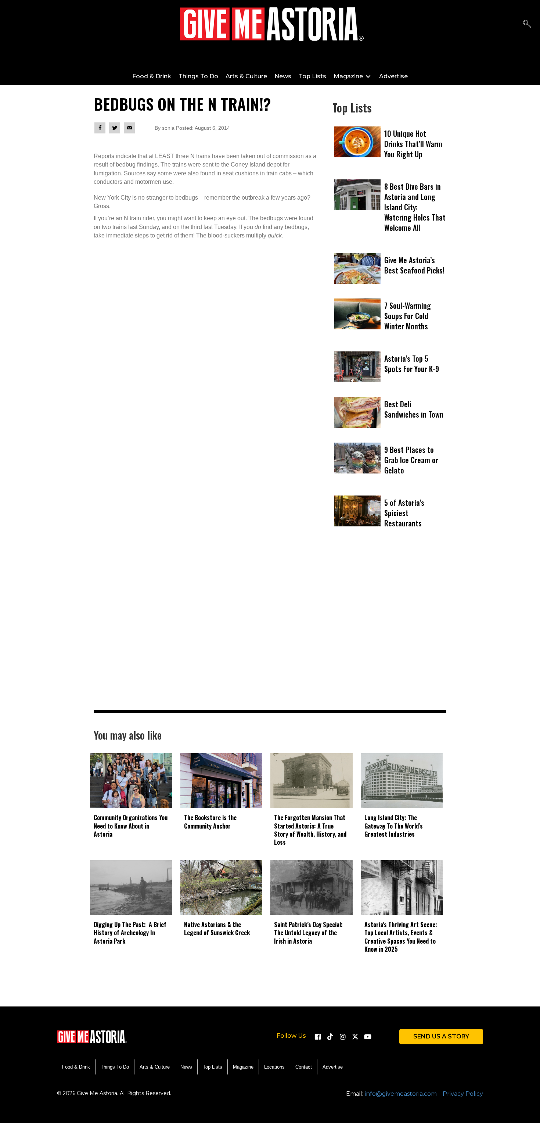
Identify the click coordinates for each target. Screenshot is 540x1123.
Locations (274, 1067)
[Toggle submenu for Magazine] (368, 76)
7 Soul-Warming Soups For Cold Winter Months (407, 316)
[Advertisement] (389, 635)
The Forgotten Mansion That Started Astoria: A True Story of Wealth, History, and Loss (310, 830)
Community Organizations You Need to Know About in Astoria (131, 825)
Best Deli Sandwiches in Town (413, 409)
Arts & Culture (155, 1067)
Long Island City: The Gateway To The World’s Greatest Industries (393, 825)
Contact (303, 1067)
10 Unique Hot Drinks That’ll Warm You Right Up (413, 144)
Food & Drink (76, 1067)
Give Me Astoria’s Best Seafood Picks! (414, 265)
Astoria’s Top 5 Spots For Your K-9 (411, 363)
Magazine (243, 1067)
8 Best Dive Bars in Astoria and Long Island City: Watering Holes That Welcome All (415, 207)
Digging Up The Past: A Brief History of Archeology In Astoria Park (130, 932)
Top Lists (212, 1067)
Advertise (333, 1067)
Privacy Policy (463, 1093)
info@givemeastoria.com (401, 1093)
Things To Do (115, 1067)
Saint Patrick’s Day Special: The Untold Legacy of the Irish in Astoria (308, 932)
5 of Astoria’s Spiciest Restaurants (404, 513)
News (186, 1067)
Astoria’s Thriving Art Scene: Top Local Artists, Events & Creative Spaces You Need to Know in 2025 (400, 937)
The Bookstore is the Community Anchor (210, 821)
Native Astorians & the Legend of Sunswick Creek (217, 928)
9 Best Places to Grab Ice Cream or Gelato (411, 460)
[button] (527, 24)
